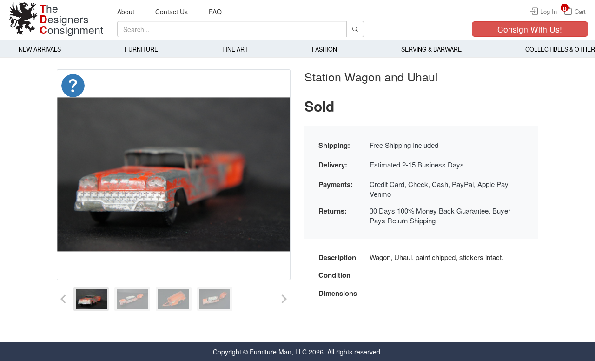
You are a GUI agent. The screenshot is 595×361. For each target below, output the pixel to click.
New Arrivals (40, 49)
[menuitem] (91, 299)
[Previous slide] (64, 299)
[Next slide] (284, 299)
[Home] (23, 18)
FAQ (215, 11)
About (125, 11)
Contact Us (171, 11)
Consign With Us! (529, 29)
